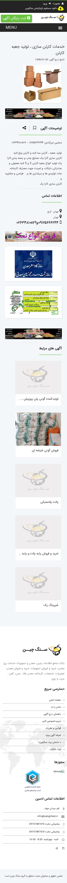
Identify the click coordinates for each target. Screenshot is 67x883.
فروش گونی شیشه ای (45, 450)
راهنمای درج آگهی (52, 714)
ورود (45, 4)
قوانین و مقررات (53, 728)
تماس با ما (56, 707)
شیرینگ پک (50, 605)
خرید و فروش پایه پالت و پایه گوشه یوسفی (31, 553)
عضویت (57, 4)
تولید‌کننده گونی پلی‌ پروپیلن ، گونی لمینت (32, 399)
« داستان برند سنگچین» (49, 742)
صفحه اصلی (55, 700)
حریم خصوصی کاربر (51, 721)
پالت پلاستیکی (49, 502)
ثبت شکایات (55, 749)
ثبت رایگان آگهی (14, 18)
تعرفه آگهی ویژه (53, 735)
